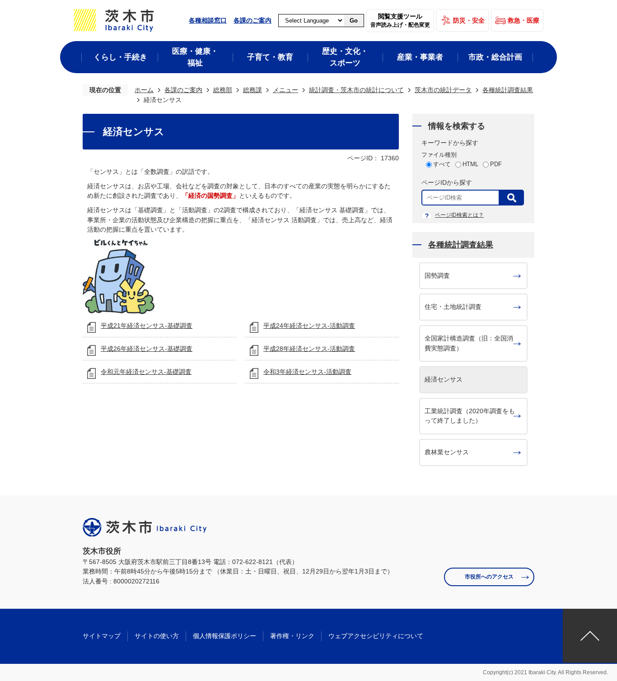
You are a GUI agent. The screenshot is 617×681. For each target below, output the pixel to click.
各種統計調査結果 (507, 89)
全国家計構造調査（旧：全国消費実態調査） (469, 343)
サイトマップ (102, 635)
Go (354, 20)
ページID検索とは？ (459, 215)
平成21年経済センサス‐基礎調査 (146, 325)
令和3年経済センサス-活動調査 (307, 371)
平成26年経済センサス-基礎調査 (146, 348)
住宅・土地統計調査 (453, 306)
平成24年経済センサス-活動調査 (309, 325)
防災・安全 (469, 20)
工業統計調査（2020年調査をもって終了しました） (470, 415)
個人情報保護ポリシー (224, 635)
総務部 (222, 89)
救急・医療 (523, 20)
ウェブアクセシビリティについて (375, 635)
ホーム (144, 89)
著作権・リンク (292, 635)
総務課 (252, 89)
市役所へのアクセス (489, 577)
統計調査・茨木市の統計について (356, 89)
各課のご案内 (252, 20)
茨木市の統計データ (443, 89)
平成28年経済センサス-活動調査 (309, 348)
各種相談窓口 (208, 20)
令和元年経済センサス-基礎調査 (146, 371)
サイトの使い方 (157, 635)
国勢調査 (437, 275)
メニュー (285, 89)
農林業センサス (447, 452)
